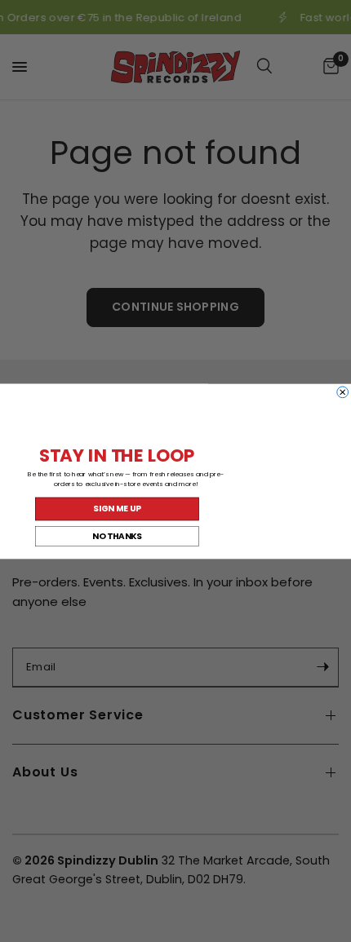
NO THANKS (117, 536)
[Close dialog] (343, 391)
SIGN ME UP (116, 508)
